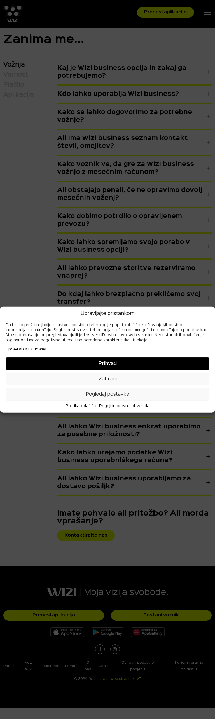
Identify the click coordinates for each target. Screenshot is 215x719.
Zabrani (108, 379)
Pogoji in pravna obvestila (124, 406)
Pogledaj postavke (107, 394)
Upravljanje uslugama (26, 349)
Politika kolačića (81, 406)
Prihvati (108, 363)
